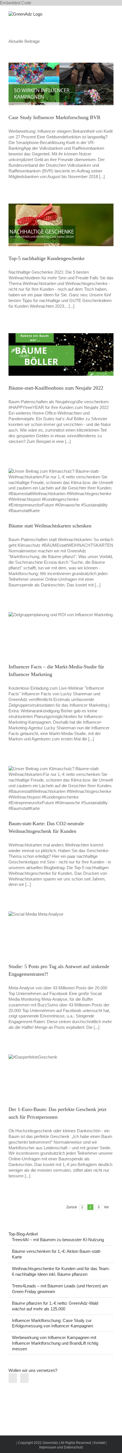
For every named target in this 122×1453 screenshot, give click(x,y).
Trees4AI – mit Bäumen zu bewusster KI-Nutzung (58, 1239)
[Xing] (24, 1378)
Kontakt (99, 1443)
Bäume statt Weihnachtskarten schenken (50, 526)
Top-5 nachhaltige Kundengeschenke (47, 258)
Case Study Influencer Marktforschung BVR (54, 117)
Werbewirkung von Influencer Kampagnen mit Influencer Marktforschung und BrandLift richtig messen (55, 1343)
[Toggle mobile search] (101, 14)
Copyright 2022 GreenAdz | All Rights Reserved (55, 1443)
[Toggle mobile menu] (111, 14)
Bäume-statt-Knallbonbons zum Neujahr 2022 (56, 388)
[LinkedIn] (13, 1378)
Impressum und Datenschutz (61, 1447)
